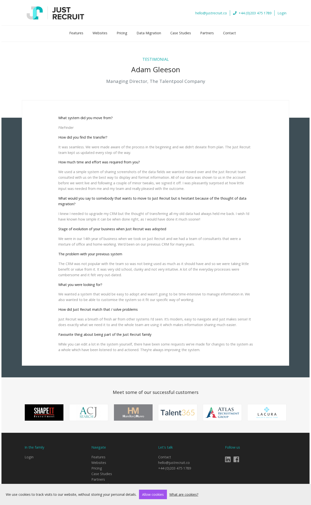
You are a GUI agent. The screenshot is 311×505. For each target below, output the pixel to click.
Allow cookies (153, 494)
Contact (229, 33)
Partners (207, 33)
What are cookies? (183, 494)
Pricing (122, 33)
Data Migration (149, 33)
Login (281, 13)
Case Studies (180, 33)
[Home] (56, 13)
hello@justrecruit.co (211, 13)
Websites (100, 33)
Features (76, 33)
